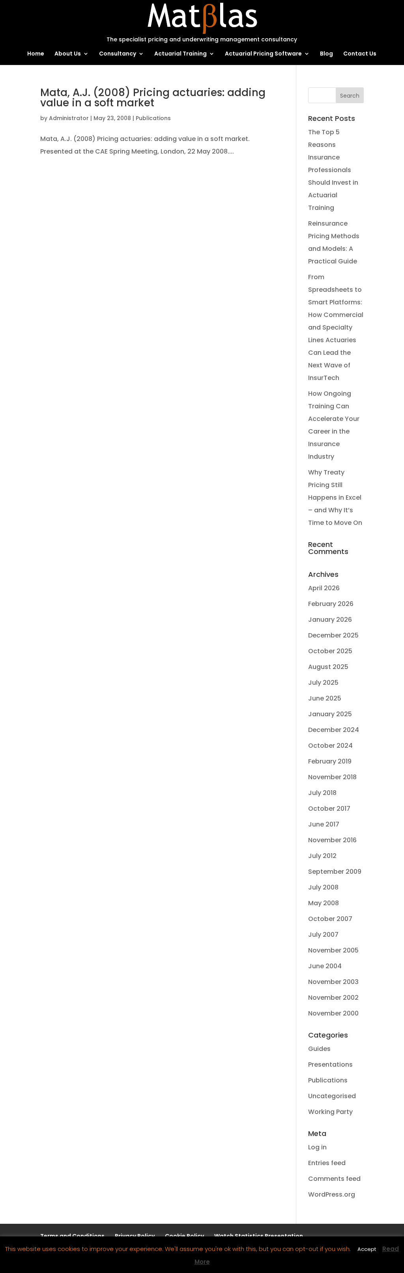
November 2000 (333, 1013)
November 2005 (333, 950)
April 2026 (324, 588)
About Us (67, 54)
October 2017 (329, 808)
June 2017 (323, 824)
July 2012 (322, 855)
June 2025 (324, 698)
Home (35, 54)
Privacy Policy (135, 1236)
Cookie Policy (184, 1236)
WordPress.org (331, 1194)
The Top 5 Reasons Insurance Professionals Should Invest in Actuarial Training (333, 170)
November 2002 (333, 997)
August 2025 (328, 666)
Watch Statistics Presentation (258, 1236)
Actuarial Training (180, 54)
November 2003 (333, 981)
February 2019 (330, 761)
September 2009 (334, 871)
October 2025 (330, 651)
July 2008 (323, 887)
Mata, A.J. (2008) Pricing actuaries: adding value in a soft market (153, 97)
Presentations (330, 1064)
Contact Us (359, 54)
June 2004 (325, 966)
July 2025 (323, 682)
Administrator (69, 118)
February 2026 (331, 603)
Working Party (330, 1111)
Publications (153, 118)
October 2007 (330, 918)
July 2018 (322, 792)
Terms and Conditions (72, 1236)
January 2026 (330, 619)
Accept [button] (366, 1249)
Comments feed (334, 1178)
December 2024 (333, 729)
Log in (317, 1147)
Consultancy (117, 54)
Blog (326, 54)
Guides (319, 1048)
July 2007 (323, 934)
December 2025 (333, 635)
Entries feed (327, 1162)
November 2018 (332, 777)
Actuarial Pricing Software (263, 54)
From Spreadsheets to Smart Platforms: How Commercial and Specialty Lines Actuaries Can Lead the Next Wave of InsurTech (335, 327)
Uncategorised (332, 1096)
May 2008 (323, 903)
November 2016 (332, 840)
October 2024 (330, 745)
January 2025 (330, 714)
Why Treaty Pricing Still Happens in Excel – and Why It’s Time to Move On (335, 497)
